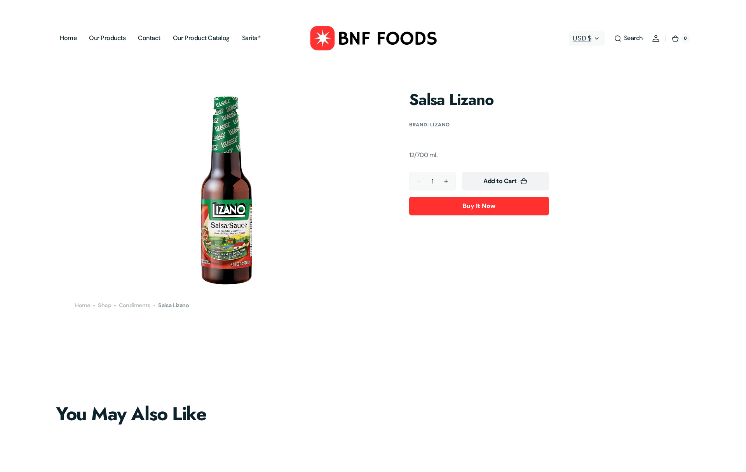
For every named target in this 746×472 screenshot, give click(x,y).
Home (82, 305)
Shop (104, 305)
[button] (628, 38)
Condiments (134, 305)
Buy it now (479, 206)
